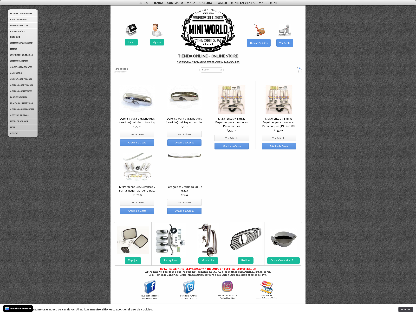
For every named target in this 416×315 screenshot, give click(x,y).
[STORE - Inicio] (131, 30)
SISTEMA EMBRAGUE (19, 25)
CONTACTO (175, 3)
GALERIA (205, 3)
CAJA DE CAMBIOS (18, 19)
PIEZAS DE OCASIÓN (19, 121)
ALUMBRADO (16, 73)
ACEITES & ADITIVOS (19, 115)
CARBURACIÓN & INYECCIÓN (17, 34)
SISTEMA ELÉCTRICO (19, 61)
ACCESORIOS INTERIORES (21, 91)
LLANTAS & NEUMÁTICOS (21, 103)
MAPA (191, 3)
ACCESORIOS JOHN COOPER (22, 109)
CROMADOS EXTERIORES (21, 79)
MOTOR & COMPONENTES (21, 13)
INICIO (143, 3)
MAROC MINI (268, 3)
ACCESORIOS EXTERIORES (21, 85)
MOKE (12, 127)
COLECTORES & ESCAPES (21, 67)
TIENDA (157, 3)
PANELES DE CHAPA (19, 97)
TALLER (221, 3)
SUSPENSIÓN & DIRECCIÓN (21, 55)
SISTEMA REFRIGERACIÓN (21, 43)
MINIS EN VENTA (243, 3)
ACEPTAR (405, 309)
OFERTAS (14, 133)
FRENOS (13, 49)
